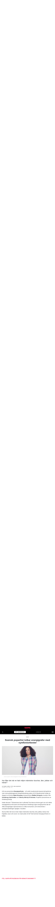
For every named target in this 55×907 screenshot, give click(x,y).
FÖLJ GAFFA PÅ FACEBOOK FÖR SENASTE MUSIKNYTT (19, 878)
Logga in (38, 732)
